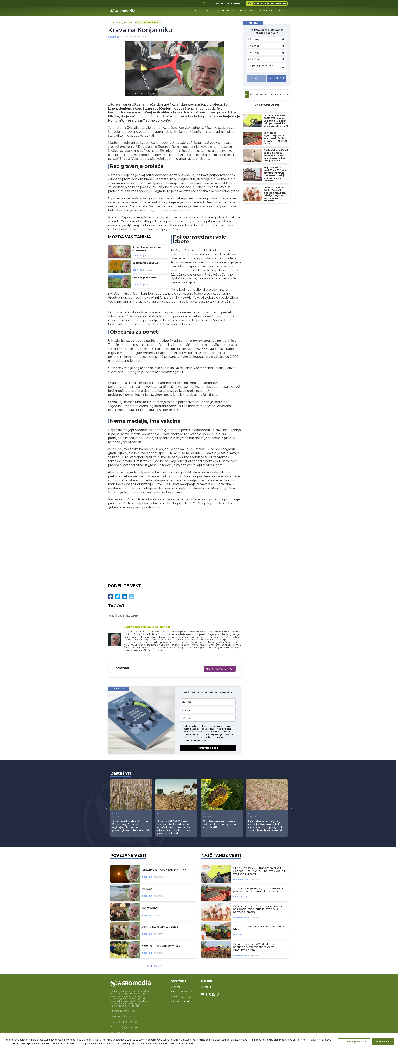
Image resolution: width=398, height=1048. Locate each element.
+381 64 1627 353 (128, 1022)
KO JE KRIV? (150, 908)
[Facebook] (110, 596)
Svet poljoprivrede (227, 3)
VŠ (271, 95)
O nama (175, 986)
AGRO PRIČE (267, 10)
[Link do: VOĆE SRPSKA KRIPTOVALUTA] (124, 949)
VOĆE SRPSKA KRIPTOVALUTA (161, 946)
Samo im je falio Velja (144, 278)
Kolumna (132, 616)
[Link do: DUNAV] (124, 892)
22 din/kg (253, 45)
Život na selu (223, 10)
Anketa (253, 23)
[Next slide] (291, 808)
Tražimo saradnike (181, 1001)
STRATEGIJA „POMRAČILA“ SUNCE (164, 870)
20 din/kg (253, 39)
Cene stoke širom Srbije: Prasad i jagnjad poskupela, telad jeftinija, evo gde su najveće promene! (259, 909)
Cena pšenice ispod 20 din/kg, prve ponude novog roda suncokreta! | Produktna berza (255, 947)
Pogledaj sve (153, 965)
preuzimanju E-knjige (213, 734)
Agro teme (202, 10)
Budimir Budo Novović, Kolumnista (147, 626)
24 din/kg (253, 52)
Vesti (253, 10)
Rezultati (277, 78)
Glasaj (256, 78)
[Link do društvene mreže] (202, 994)
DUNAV (147, 889)
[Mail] (131, 596)
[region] (199, 1040)
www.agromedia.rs (120, 1032)
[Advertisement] (174, 546)
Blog (240, 10)
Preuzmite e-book (208, 747)
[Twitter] (117, 596)
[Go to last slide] (106, 808)
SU (266, 95)
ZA (286, 95)
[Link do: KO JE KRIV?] (124, 911)
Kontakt (206, 986)
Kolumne (129, 22)
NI (257, 95)
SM (261, 95)
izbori (121, 616)
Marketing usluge (181, 996)
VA (276, 95)
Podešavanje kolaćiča (354, 1042)
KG (281, 95)
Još (281, 10)
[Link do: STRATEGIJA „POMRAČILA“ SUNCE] (124, 874)
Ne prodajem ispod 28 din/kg (261, 67)
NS (251, 95)
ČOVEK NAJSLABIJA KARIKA (160, 927)
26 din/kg (253, 59)
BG (246, 95)
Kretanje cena (241, 897)
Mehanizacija (240, 879)
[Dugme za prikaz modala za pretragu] (204, 3)
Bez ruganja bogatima (145, 263)
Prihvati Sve (383, 1042)
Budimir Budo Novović (139, 37)
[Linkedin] (124, 596)
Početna (112, 22)
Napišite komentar (220, 668)
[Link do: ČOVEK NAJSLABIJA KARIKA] (124, 931)
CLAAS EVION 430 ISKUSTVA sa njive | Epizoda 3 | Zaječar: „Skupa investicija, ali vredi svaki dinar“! (259, 871)
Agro (112, 616)
